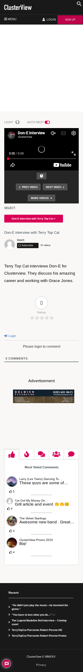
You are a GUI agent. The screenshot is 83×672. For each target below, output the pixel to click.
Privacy (41, 664)
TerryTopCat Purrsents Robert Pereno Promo (39, 635)
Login (12, 335)
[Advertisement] (41, 68)
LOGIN (51, 19)
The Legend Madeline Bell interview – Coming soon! (39, 622)
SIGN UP (70, 19)
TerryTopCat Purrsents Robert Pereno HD (37, 630)
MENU (12, 19)
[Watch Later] (41, 176)
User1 (20, 240)
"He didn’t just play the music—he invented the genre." (40, 607)
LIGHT (8, 122)
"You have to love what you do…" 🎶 (34, 614)
